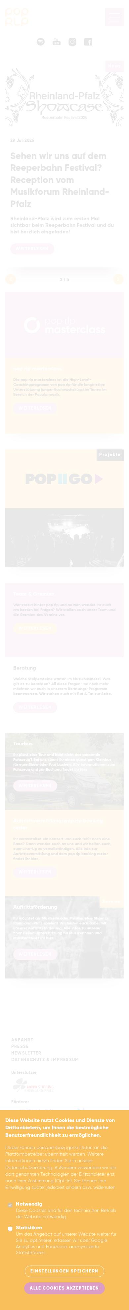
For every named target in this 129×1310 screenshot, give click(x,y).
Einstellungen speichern (64, 1271)
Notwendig (29, 1204)
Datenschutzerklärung (28, 1167)
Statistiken (29, 1228)
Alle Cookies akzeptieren (64, 1288)
